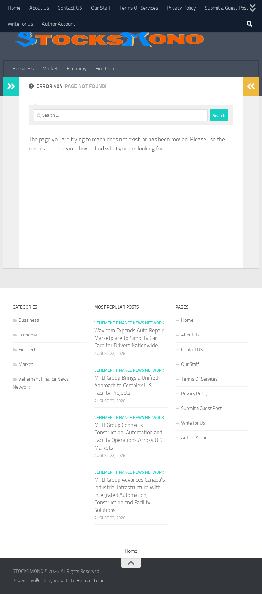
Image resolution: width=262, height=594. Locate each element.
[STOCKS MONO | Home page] (108, 38)
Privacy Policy (181, 8)
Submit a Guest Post (226, 8)
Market (50, 69)
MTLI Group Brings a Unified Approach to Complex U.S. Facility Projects (126, 385)
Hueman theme (90, 580)
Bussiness (23, 69)
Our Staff (101, 8)
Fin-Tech (105, 69)
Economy (77, 69)
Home (14, 8)
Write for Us (20, 24)
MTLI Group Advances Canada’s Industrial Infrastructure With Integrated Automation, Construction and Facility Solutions (129, 494)
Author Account (58, 24)
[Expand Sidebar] (11, 86)
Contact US (70, 8)
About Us (39, 8)
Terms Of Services (138, 8)
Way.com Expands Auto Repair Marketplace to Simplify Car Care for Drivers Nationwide (129, 338)
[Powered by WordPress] (37, 580)
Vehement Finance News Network (129, 322)
